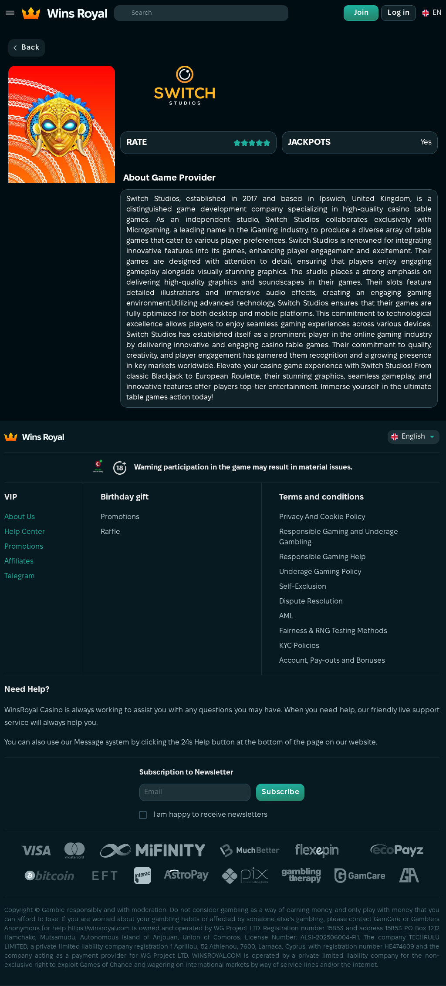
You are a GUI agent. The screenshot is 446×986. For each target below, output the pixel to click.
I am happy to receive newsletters (210, 815)
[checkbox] (144, 815)
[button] (431, 13)
